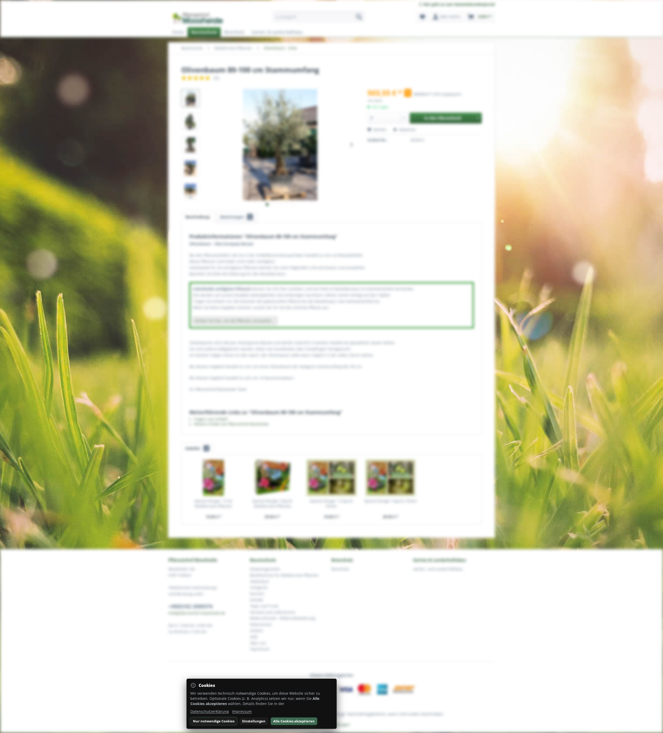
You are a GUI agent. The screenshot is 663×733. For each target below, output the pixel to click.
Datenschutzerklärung (209, 711)
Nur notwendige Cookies (213, 721)
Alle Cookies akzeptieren (294, 721)
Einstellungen (253, 721)
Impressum (242, 711)
